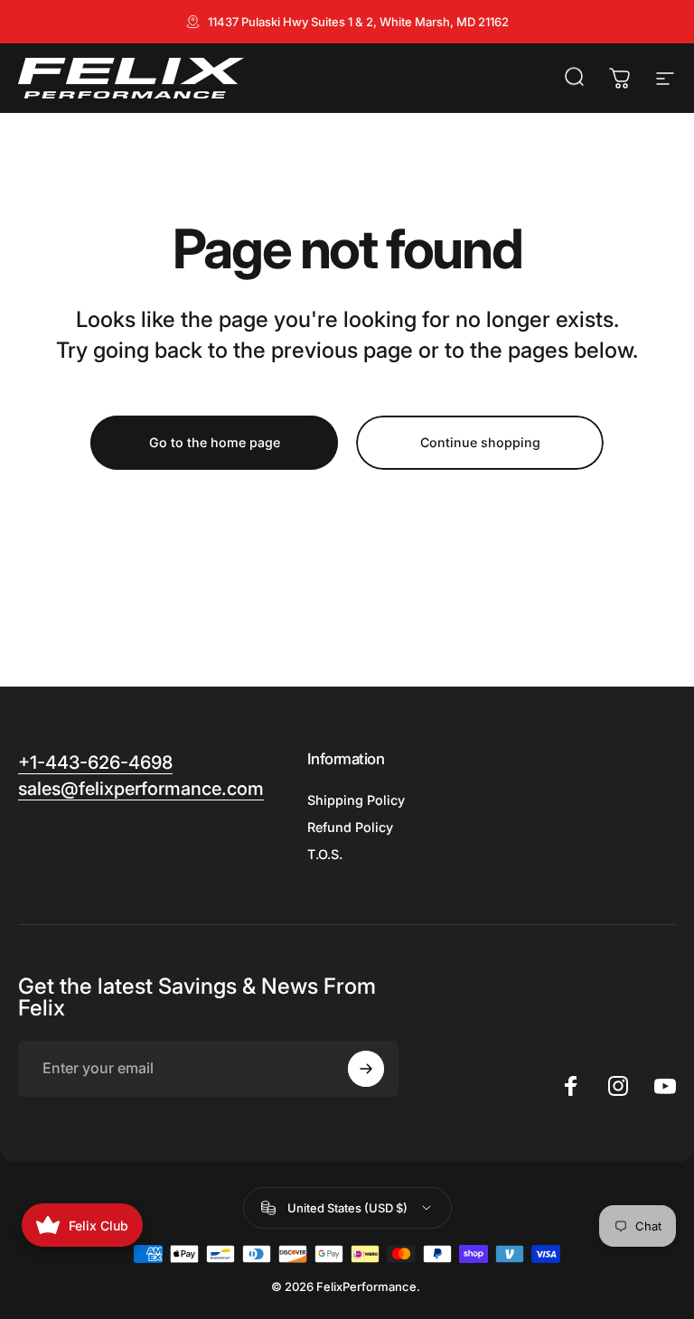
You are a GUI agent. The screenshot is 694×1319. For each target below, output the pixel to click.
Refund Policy (350, 827)
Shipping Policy (356, 800)
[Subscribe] (366, 1069)
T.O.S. (324, 854)
